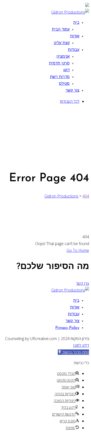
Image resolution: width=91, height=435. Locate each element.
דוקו (66, 70)
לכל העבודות (69, 101)
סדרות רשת (60, 77)
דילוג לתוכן (81, 345)
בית (76, 23)
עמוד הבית (61, 30)
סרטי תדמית (59, 63)
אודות (74, 36)
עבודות (73, 50)
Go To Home (77, 250)
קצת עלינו (62, 43)
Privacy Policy (67, 328)
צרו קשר (82, 283)
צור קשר (72, 91)
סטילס (64, 84)
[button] (73, 352)
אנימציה (63, 57)
